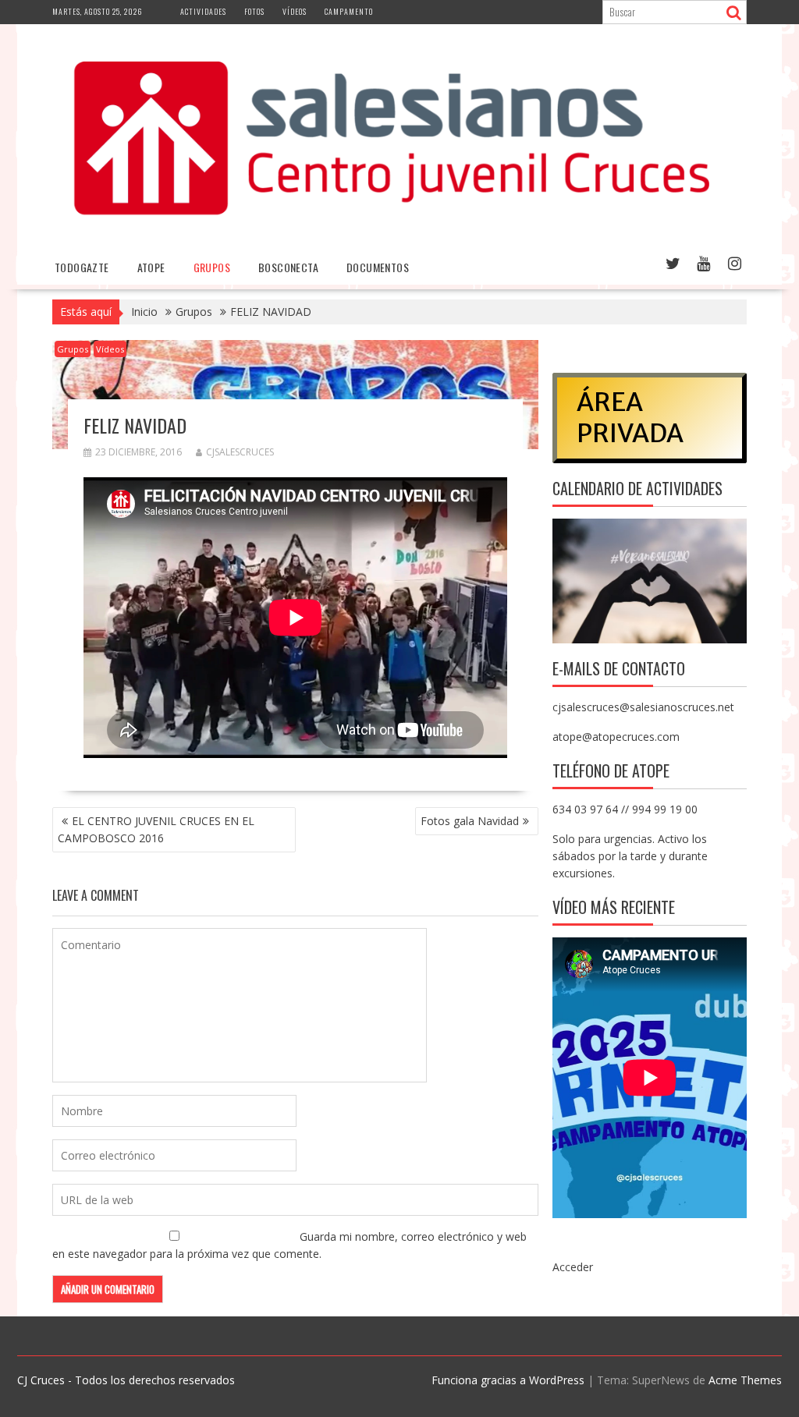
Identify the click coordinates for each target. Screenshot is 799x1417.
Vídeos (294, 11)
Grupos (212, 267)
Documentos (377, 267)
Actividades (203, 11)
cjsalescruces (240, 452)
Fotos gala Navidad (470, 820)
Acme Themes (745, 1380)
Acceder (572, 1266)
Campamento (349, 11)
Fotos (254, 11)
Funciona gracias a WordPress (507, 1380)
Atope (151, 267)
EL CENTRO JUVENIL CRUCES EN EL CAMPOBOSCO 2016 (156, 829)
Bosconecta (288, 267)
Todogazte (82, 267)
